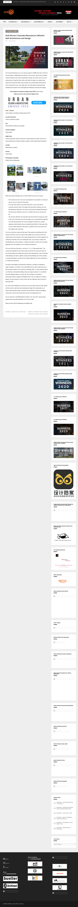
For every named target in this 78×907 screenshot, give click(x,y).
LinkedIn (7, 859)
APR (6, 40)
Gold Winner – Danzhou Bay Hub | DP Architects (64, 828)
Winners (50, 21)
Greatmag (17, 903)
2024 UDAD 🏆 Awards (12, 31)
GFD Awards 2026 (13, 21)
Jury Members (59, 21)
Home (4, 21)
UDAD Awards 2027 (25, 21)
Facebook (6, 867)
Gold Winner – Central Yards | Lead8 (21, 1)
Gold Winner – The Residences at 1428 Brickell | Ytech (65, 823)
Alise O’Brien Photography (17, 303)
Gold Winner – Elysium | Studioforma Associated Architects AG (64, 818)
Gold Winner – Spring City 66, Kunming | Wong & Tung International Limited (65, 808)
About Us (69, 21)
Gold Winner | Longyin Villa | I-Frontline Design (15, 311)
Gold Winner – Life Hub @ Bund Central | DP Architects (65, 803)
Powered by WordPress (7, 903)
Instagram (7, 863)
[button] (55, 2)
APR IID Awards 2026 (38, 21)
